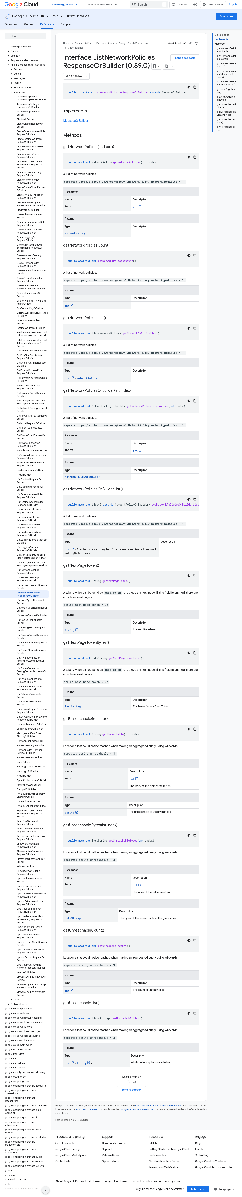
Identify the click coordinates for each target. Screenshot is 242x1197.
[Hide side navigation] (45, 1190)
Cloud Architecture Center (164, 1161)
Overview (11, 24)
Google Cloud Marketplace (71, 1155)
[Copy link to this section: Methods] (87, 135)
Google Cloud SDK (28, 16)
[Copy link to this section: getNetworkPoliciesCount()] (114, 245)
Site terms (94, 1181)
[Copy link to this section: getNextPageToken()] (103, 565)
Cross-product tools (99, 4)
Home (66, 43)
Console (182, 4)
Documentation (83, 43)
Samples (66, 24)
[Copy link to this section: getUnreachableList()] (103, 1003)
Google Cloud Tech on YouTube (213, 1167)
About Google (63, 1181)
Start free (226, 16)
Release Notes (110, 1155)
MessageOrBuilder (75, 121)
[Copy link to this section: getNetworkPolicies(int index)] (118, 147)
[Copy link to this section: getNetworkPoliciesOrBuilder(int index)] (134, 391)
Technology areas (61, 4)
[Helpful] (191, 43)
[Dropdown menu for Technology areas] (77, 4)
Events (199, 1149)
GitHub (153, 1143)
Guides (28, 24)
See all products (64, 1143)
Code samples (157, 1155)
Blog (198, 1143)
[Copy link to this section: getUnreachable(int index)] (111, 719)
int (135, 207)
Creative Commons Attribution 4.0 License (158, 1105)
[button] (24, 51)
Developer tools (105, 43)
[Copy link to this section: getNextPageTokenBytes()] (112, 643)
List (68, 378)
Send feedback (185, 58)
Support (107, 1149)
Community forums (114, 1143)
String (69, 630)
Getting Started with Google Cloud (169, 1149)
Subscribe (197, 1189)
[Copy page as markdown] (166, 66)
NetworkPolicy (75, 233)
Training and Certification (164, 1167)
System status (110, 1161)
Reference (47, 24)
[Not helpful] (196, 43)
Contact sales (63, 1161)
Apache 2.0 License (86, 1109)
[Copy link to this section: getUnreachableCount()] (108, 930)
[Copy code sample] (195, 87)
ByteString (73, 706)
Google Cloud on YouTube (210, 1161)
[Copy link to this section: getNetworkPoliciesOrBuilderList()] (126, 489)
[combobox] (149, 4)
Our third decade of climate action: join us (155, 1181)
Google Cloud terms (115, 1181)
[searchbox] (25, 36)
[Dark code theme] (189, 87)
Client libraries (76, 16)
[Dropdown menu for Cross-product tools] (117, 4)
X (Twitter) (201, 1155)
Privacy (79, 1181)
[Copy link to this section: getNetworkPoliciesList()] (110, 318)
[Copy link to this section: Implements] (91, 111)
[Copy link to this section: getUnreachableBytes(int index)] (121, 825)
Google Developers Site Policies (137, 1109)
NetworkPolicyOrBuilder (82, 477)
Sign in (233, 4)
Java (54, 16)
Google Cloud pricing (67, 1149)
